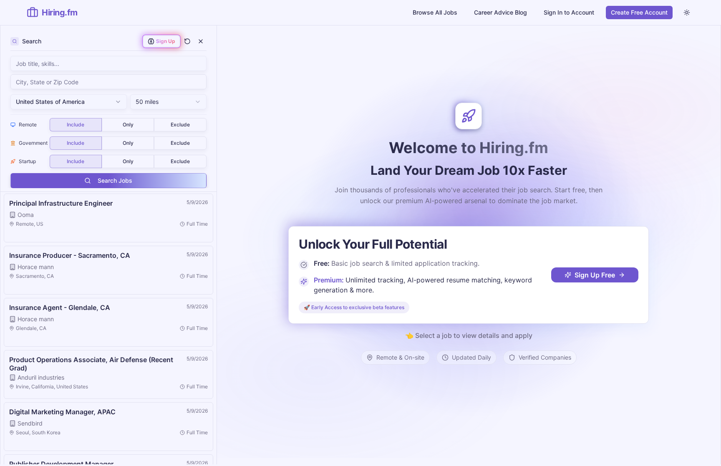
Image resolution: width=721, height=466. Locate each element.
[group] (128, 124)
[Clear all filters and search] (187, 41)
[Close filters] (201, 41)
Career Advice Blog (500, 12)
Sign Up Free (595, 275)
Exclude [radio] (180, 124)
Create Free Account (639, 12)
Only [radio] (128, 124)
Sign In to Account (569, 12)
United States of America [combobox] (50, 101)
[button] (108, 218)
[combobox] (108, 81)
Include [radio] (75, 124)
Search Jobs (115, 180)
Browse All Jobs (435, 12)
